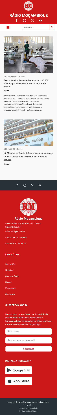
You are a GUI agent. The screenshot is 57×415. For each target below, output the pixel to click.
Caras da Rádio (12, 276)
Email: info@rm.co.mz (15, 231)
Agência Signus (31, 411)
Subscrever (28, 349)
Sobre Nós (10, 264)
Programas (10, 288)
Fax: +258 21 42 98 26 (15, 243)
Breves (6, 91)
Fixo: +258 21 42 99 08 (16, 237)
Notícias (9, 270)
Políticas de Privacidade (28, 408)
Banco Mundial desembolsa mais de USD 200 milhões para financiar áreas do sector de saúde (26, 83)
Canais (8, 282)
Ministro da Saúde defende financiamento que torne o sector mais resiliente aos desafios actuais (28, 156)
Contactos (10, 294)
